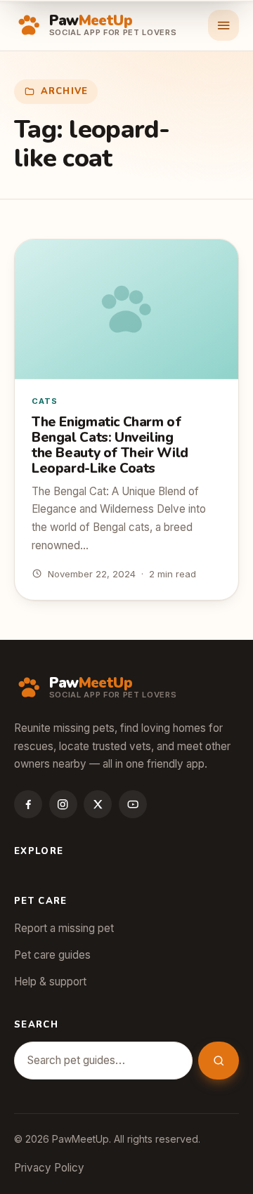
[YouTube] (133, 804)
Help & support (50, 981)
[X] (98, 804)
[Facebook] (28, 804)
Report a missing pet (64, 928)
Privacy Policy (49, 1167)
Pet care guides (52, 955)
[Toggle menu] (223, 25)
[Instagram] (63, 804)
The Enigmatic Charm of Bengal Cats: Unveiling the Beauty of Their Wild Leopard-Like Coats (110, 445)
